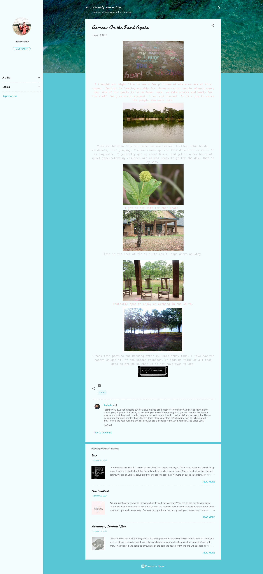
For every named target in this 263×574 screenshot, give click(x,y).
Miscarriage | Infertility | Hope (108, 526)
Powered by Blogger (155, 566)
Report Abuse (9, 96)
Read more (209, 481)
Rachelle (108, 405)
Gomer (102, 392)
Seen (94, 455)
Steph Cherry (22, 41)
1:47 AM (108, 425)
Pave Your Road (100, 491)
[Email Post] (99, 386)
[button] (213, 26)
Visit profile (22, 49)
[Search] (219, 8)
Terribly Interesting (107, 7)
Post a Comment (103, 432)
